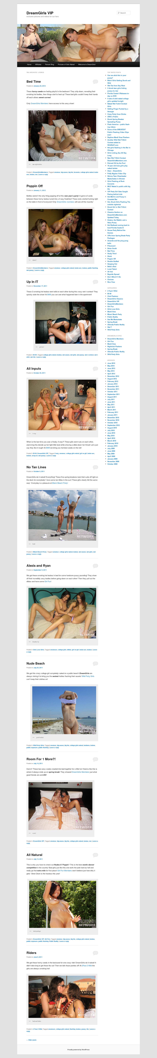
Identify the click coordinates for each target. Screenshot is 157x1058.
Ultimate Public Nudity (115, 324)
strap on (35, 455)
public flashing (93, 268)
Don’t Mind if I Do (114, 277)
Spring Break (112, 322)
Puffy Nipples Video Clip (116, 173)
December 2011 (113, 386)
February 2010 (112, 443)
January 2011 (112, 415)
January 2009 (112, 459)
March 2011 (111, 409)
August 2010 (112, 428)
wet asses (66, 355)
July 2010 (111, 430)
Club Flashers (112, 296)
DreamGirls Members (80, 772)
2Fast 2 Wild (87, 965)
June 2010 (111, 433)
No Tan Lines (36, 467)
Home (29, 64)
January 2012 (112, 384)
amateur (57, 172)
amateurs (53, 650)
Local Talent (112, 269)
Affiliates (38, 64)
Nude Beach (35, 663)
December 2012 (113, 376)
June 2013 (111, 368)
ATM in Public (112, 116)
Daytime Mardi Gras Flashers (118, 137)
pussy (83, 1029)
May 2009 (110, 453)
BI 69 (35, 355)
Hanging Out (112, 264)
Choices (110, 279)
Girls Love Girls (38, 650)
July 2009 (111, 448)
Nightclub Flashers (114, 346)
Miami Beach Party (39, 552)
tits (87, 1029)
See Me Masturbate (114, 319)
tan (36, 174)
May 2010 (110, 435)
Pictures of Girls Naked (66, 64)
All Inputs (33, 368)
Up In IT (32, 281)
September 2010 (113, 425)
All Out (110, 271)
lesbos (32, 174)
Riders (31, 952)
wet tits (32, 357)
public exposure (32, 747)
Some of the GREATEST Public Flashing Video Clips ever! (118, 132)
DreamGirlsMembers (40, 172)
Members (39, 103)
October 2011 (112, 391)
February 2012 (112, 381)
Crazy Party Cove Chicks (116, 114)
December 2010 (113, 417)
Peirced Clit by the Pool (116, 163)
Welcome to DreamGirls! (87, 64)
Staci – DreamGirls (114, 171)
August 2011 (112, 397)
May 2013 (110, 371)
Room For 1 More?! (41, 759)
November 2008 (113, 461)
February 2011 (112, 412)
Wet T (109, 327)
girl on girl (83, 453)
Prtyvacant (111, 246)
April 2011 (111, 407)
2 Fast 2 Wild (37, 1029)
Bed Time (33, 81)
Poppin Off (34, 186)
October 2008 (112, 464)
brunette (77, 172)
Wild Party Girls (88, 676)
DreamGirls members (65, 201)
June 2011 (111, 402)
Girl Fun (48, 581)
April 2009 (111, 456)
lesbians (87, 745)
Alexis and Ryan (38, 565)
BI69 (49, 294)
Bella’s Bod (111, 266)
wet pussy (30, 270)
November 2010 (113, 420)
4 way (57, 453)
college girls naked (87, 172)
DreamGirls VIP (39, 12)
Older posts (31, 1040)
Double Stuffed (113, 261)
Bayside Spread (113, 274)
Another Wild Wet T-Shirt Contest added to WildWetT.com (116, 142)
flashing (72, 1029)
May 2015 (110, 366)
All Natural (34, 854)
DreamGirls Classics (115, 299)
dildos (69, 650)
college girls (62, 650)
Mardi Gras (111, 311)
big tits (70, 172)
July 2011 (111, 399)
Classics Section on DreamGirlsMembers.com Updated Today (117, 214)
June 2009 (111, 451)
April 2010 (111, 438)
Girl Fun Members (64, 870)
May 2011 (110, 404)
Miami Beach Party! (60, 483)
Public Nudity (53, 941)
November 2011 (113, 389)
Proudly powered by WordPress (78, 1049)
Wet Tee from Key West (116, 85)
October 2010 (112, 422)
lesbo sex (78, 268)
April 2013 (111, 373)
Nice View (111, 282)
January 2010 (112, 446)
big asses (64, 172)
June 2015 (111, 363)
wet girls (73, 355)
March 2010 (111, 441)
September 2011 (113, 394)
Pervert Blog (49, 64)
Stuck (109, 256)
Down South (112, 248)
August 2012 (112, 379)
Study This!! (112, 253)
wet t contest (89, 355)
